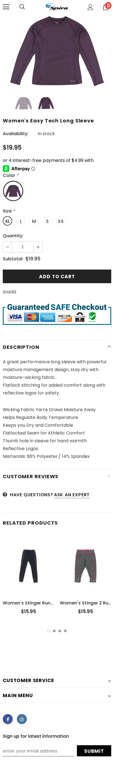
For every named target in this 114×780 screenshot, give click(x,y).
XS (61, 221)
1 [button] (48, 631)
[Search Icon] (22, 7)
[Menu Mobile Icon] (6, 7)
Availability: (15, 133)
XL (7, 221)
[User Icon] (90, 7)
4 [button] (65, 631)
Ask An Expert (72, 495)
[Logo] (57, 6)
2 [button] (54, 631)
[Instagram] (22, 719)
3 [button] (59, 631)
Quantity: (13, 236)
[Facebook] (8, 719)
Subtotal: (13, 259)
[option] (57, 51)
